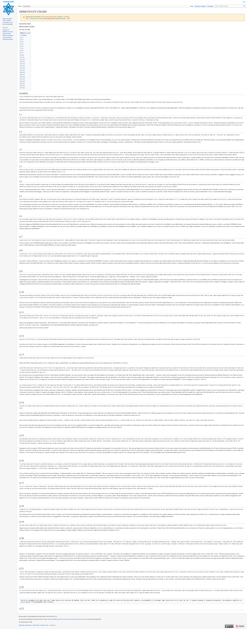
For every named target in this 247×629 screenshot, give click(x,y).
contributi (59, 16)
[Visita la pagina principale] (8, 7)
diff (27, 18)
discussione (53, 16)
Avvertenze (52, 625)
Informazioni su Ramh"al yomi (40, 625)
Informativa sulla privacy (25, 625)
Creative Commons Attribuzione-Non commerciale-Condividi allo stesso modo (63, 619)
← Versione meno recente (35, 18)
